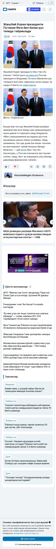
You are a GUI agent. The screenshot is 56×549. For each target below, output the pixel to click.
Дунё (7, 36)
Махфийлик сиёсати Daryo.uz (26, 533)
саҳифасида (32, 75)
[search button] (44, 9)
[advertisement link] (34, 9)
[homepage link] (9, 9)
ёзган (24, 150)
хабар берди (29, 85)
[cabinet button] (50, 9)
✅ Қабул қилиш (28, 539)
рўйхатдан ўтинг (41, 193)
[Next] (52, 222)
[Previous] (3, 222)
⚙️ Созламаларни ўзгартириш (28, 544)
